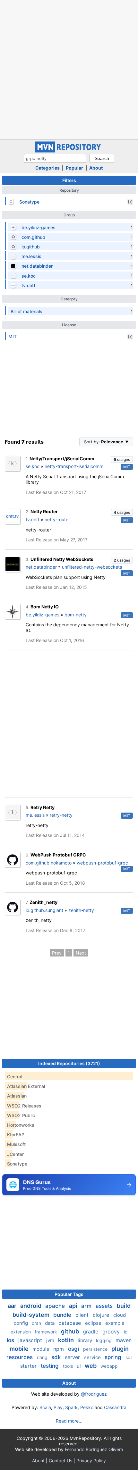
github (70, 1331)
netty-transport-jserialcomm (74, 466)
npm (59, 1349)
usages (122, 459)
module (41, 1349)
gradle (91, 1331)
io (125, 1331)
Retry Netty (42, 807)
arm (87, 1306)
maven (124, 1340)
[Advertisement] (69, 69)
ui (79, 1366)
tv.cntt (32, 519)
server (73, 1357)
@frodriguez (94, 1394)
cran (37, 1323)
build (124, 1305)
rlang (43, 1357)
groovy (111, 1331)
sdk (56, 1357)
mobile (20, 1348)
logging (104, 1340)
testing (50, 1366)
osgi (74, 1349)
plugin (120, 1348)
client (82, 1315)
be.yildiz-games (42, 614)
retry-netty (61, 815)
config (21, 1323)
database (70, 1323)
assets (105, 1306)
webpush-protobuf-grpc (102, 862)
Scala (45, 1407)
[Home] (69, 151)
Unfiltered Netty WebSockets (61, 559)
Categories (47, 168)
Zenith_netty (43, 902)
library (85, 1340)
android (31, 1305)
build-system (32, 1314)
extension (21, 1331)
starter (29, 1366)
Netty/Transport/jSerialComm (62, 458)
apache (55, 1306)
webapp (109, 1366)
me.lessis (35, 815)
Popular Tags (69, 1294)
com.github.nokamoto (49, 862)
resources (20, 1357)
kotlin (66, 1340)
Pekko (86, 1407)
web (91, 1365)
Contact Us (60, 1460)
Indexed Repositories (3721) (69, 1063)
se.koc (32, 466)
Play (58, 1407)
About (96, 168)
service (93, 1357)
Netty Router (44, 511)
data (50, 1323)
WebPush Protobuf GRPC (58, 854)
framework (46, 1331)
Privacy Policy (91, 1460)
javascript (31, 1340)
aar (13, 1305)
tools (68, 1366)
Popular (74, 168)
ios (11, 1340)
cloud (119, 1315)
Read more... (69, 1421)
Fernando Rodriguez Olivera (94, 1449)
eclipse (94, 1323)
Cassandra (115, 1407)
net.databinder (41, 567)
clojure (102, 1315)
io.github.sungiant (44, 910)
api (74, 1305)
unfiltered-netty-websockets (92, 567)
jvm (51, 1340)
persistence (96, 1349)
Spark (71, 1407)
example (115, 1323)
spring (114, 1357)
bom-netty (76, 614)
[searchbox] (55, 158)
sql (128, 1357)
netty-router (57, 519)
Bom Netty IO (44, 606)
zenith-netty (81, 910)
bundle (63, 1315)
